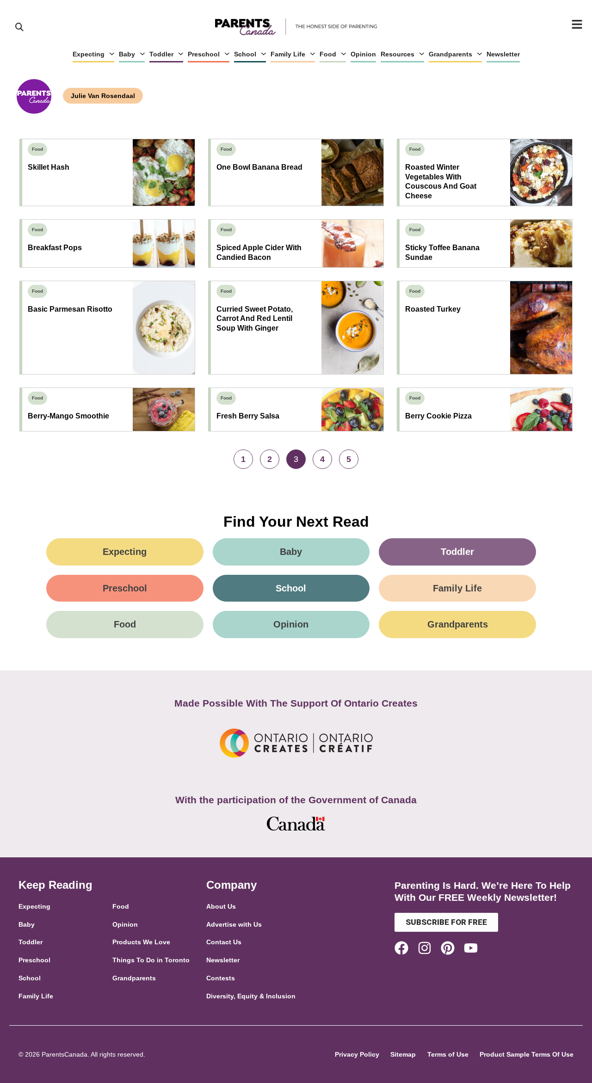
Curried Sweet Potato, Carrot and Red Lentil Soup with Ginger (254, 318)
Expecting (89, 54)
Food (328, 54)
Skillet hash (48, 167)
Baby (127, 54)
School (245, 54)
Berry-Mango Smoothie (68, 416)
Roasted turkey (433, 309)
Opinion (363, 54)
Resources (397, 54)
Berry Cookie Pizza (438, 416)
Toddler (161, 54)
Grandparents (450, 54)
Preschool (204, 54)
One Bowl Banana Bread (259, 167)
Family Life (288, 54)
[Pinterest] (448, 948)
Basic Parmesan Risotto (70, 309)
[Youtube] (471, 948)
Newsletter (503, 54)
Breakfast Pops (55, 248)
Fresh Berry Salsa (247, 416)
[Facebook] (401, 948)
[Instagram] (425, 948)
